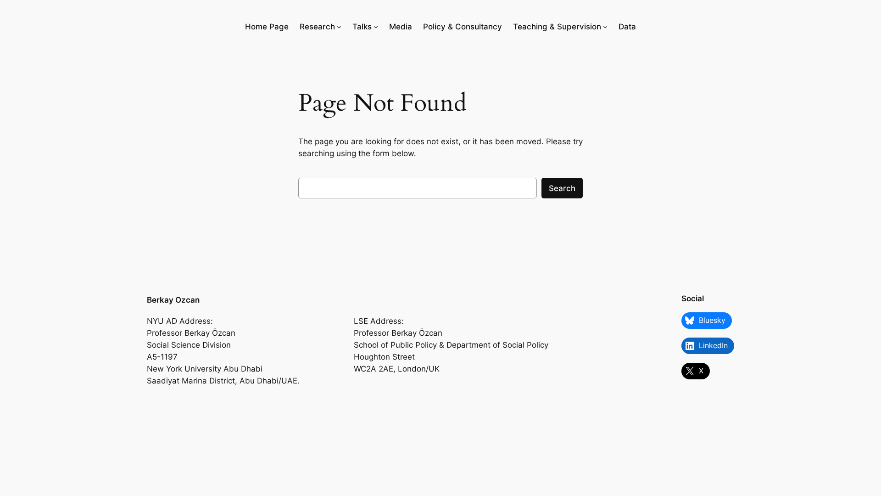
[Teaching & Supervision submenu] (605, 26)
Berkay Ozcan (173, 299)
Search (562, 188)
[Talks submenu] (376, 26)
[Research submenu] (339, 26)
